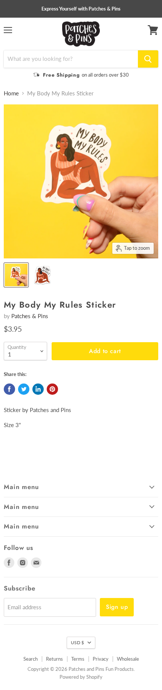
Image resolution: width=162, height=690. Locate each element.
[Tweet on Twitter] (23, 389)
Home (11, 93)
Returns (54, 659)
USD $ (77, 642)
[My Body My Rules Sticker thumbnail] (16, 275)
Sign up (117, 606)
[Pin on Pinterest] (52, 389)
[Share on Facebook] (9, 389)
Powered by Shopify (81, 677)
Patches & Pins (29, 316)
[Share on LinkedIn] (38, 389)
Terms (77, 659)
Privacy (101, 659)
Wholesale (128, 659)
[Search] (148, 59)
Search (30, 659)
